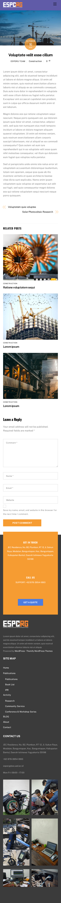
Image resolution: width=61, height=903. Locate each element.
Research (10, 701)
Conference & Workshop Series (20, 711)
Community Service (15, 706)
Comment (11, 443)
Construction (35, 61)
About (6, 722)
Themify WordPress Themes (39, 651)
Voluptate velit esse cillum (30, 55)
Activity (7, 695)
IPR (7, 690)
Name (10, 476)
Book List (10, 684)
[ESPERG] (12, 6)
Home (6, 667)
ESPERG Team (18, 61)
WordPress (20, 651)
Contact (7, 727)
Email (9, 488)
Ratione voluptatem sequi (19, 287)
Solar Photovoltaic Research (37, 211)
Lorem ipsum (11, 346)
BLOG (6, 716)
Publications (9, 673)
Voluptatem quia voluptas (22, 207)
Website (10, 500)
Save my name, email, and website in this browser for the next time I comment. (30, 512)
